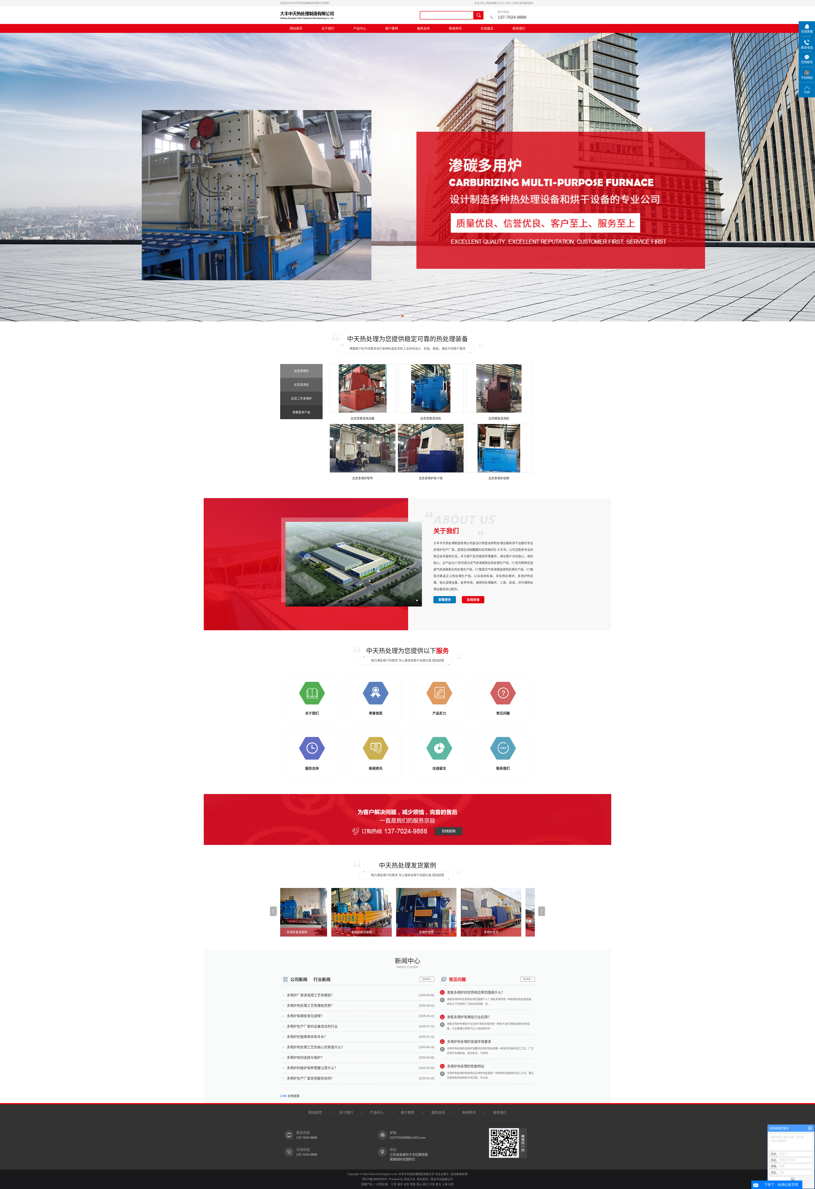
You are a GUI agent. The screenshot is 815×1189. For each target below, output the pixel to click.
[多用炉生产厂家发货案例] (471, 912)
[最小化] (810, 1128)
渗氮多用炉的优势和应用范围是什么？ (476, 992)
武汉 (438, 1184)
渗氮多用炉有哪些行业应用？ (469, 1017)
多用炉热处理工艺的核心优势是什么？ (315, 1047)
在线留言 (487, 28)
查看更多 (444, 599)
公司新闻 (298, 979)
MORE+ (426, 979)
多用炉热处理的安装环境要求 (469, 1041)
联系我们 (519, 28)
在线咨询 (473, 599)
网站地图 (491, 3)
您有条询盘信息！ (524, 3)
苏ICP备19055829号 (374, 1179)
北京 (451, 1184)
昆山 (419, 1184)
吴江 (425, 1184)
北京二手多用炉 (301, 398)
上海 (444, 1184)
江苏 (393, 1184)
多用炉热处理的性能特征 (465, 1066)
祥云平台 (409, 1179)
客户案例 (391, 28)
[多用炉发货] (341, 912)
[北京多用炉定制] (499, 448)
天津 (432, 1184)
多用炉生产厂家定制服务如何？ (310, 1078)
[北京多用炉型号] (363, 448)
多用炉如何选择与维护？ (305, 1057)
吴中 (400, 1184)
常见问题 (457, 979)
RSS (501, 3)
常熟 (413, 1184)
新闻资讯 (455, 28)
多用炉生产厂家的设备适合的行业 (312, 1026)
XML (508, 3)
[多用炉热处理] (407, 177)
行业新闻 (321, 979)
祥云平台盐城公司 (442, 1179)
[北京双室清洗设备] (363, 388)
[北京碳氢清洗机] (499, 388)
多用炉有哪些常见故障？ (305, 1016)
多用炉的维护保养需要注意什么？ (312, 1068)
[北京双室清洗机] (431, 388)
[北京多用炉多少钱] (431, 448)
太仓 (406, 1184)
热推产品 (366, 1184)
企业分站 (479, 3)
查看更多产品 (301, 412)
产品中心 (359, 28)
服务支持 (423, 28)
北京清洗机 (301, 384)
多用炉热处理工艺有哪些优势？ (310, 1005)
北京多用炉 (301, 371)
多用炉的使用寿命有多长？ (307, 1037)
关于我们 (328, 28)
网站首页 (296, 28)
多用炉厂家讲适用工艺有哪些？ (310, 995)
